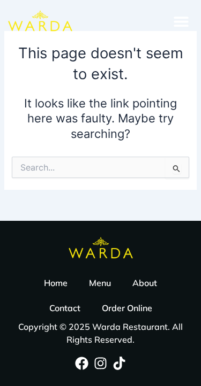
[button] (181, 22)
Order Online (127, 308)
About (144, 282)
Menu (100, 282)
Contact (64, 308)
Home (56, 282)
